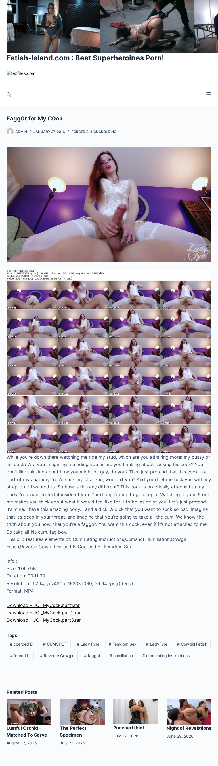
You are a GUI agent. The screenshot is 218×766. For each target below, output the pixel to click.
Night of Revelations (189, 728)
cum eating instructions (166, 655)
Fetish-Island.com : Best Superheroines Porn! (85, 58)
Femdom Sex (123, 644)
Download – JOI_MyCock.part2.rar (44, 612)
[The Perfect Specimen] (82, 711)
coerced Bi (21, 644)
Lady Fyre (88, 644)
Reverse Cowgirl (57, 655)
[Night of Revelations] (189, 711)
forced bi (20, 655)
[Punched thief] (135, 711)
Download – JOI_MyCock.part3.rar (44, 620)
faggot (92, 655)
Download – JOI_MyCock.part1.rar (43, 605)
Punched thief (128, 728)
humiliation (121, 655)
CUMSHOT (55, 644)
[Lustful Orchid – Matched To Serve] (29, 711)
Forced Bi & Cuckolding (94, 132)
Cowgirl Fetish (192, 644)
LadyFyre (156, 644)
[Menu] (208, 94)
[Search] (9, 94)
